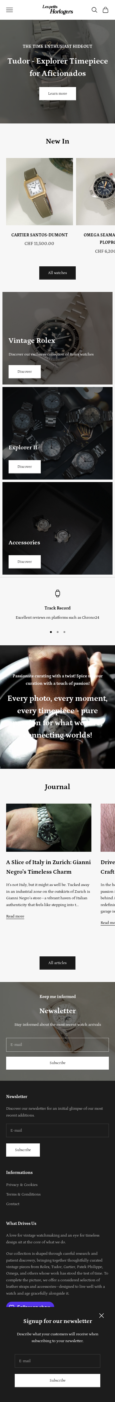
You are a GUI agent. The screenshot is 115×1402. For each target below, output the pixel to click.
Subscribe (58, 1381)
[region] (57, 605)
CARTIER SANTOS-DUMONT (39, 235)
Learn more (57, 94)
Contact (12, 1204)
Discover (24, 372)
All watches (57, 273)
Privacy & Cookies (21, 1185)
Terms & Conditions (23, 1194)
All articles (57, 963)
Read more (15, 916)
